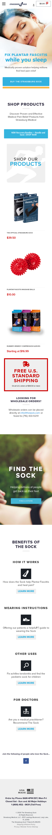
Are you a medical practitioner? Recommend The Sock (26, 721)
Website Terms (26, 827)
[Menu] (4, 4)
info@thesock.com (30, 412)
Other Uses (26, 654)
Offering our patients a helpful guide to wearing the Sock (26, 629)
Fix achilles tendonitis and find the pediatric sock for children (26, 675)
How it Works (26, 562)
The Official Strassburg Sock (20, 233)
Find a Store (26, 501)
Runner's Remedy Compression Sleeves (23, 346)
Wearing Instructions (26, 608)
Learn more (26, 591)
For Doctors (26, 700)
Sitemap (35, 827)
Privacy (16, 827)
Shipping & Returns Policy (26, 824)
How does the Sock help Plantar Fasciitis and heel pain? (26, 583)
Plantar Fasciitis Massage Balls (21, 289)
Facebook (26, 761)
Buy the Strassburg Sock (26, 81)
